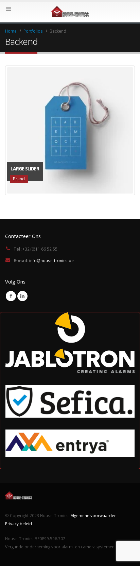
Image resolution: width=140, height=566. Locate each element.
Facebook (11, 296)
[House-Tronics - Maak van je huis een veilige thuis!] (70, 11)
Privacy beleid (18, 523)
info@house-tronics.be (51, 260)
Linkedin (22, 296)
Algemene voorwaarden (94, 515)
